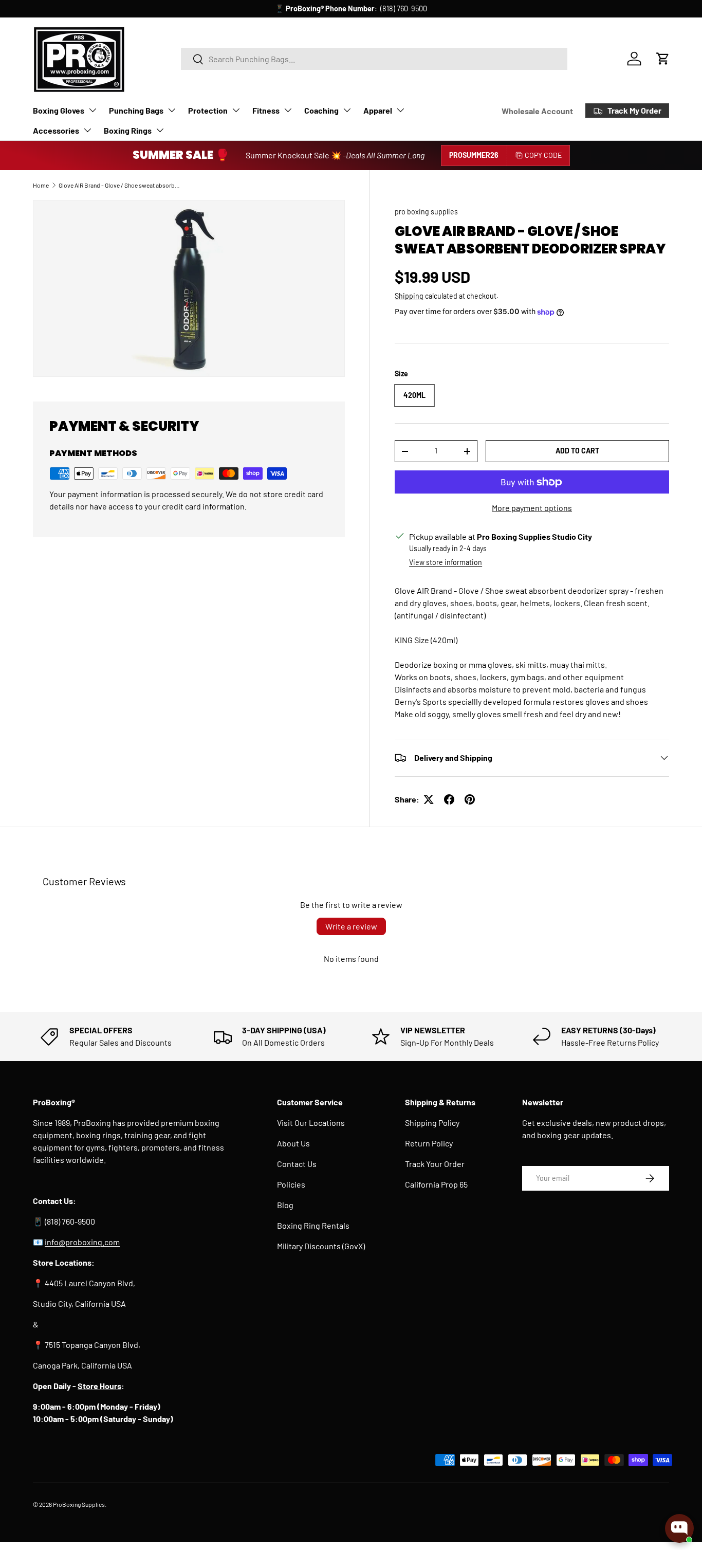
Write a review (351, 926)
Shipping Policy (432, 1122)
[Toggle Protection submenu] (236, 110)
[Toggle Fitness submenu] (288, 110)
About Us (293, 1143)
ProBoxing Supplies (79, 1504)
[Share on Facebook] (449, 799)
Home (41, 185)
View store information (445, 562)
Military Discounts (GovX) (321, 1246)
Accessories (56, 130)
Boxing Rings (128, 130)
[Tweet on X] (428, 799)
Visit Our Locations (311, 1122)
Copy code (543, 155)
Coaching (321, 110)
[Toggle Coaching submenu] (347, 110)
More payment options (532, 508)
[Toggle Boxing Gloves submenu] (92, 110)
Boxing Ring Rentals (313, 1225)
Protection (208, 110)
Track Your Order (435, 1164)
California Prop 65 (436, 1184)
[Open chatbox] (679, 1528)
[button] (663, 58)
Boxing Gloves (58, 110)
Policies (291, 1184)
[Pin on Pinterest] (469, 799)
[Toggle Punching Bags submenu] (171, 110)
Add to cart (577, 450)
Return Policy (429, 1143)
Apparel (377, 110)
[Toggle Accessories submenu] (87, 130)
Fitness (266, 110)
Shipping (409, 295)
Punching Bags (136, 110)
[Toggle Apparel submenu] (400, 110)
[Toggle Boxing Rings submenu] (160, 130)
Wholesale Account (537, 111)
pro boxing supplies (426, 211)
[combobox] (374, 59)
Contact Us (297, 1164)
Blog (285, 1205)
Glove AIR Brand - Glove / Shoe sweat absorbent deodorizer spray (120, 185)
